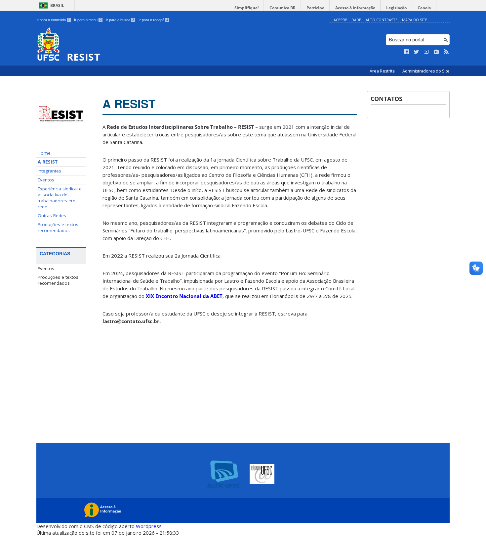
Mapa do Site (414, 19)
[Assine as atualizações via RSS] (446, 52)
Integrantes (49, 171)
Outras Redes (52, 216)
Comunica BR (282, 8)
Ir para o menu (87, 20)
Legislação (396, 8)
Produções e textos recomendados (58, 227)
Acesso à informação (355, 8)
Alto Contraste (381, 19)
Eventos (46, 180)
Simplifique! (246, 8)
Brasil (57, 5)
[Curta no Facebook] (406, 52)
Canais (424, 8)
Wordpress (149, 526)
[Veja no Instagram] (436, 52)
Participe (315, 8)
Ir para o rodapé (153, 20)
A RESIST (48, 162)
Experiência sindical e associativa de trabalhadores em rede (60, 198)
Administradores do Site (426, 71)
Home (44, 153)
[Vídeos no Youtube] (426, 52)
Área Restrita (383, 71)
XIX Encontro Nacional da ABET (184, 296)
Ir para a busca (120, 20)
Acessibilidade (347, 19)
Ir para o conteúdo (53, 20)
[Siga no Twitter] (416, 52)
